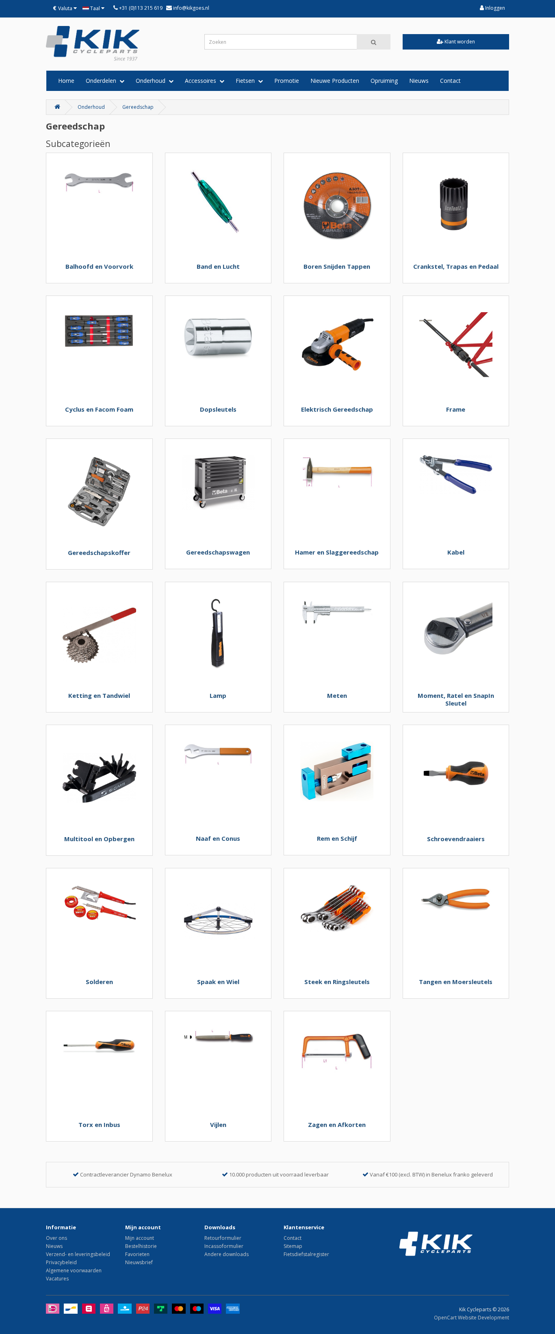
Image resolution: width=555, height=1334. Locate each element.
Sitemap (293, 1246)
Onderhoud (152, 80)
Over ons (56, 1238)
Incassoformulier (223, 1246)
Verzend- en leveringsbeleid (78, 1254)
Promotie (286, 80)
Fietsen (247, 80)
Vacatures (57, 1278)
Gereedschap (138, 107)
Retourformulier (222, 1238)
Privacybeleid (61, 1262)
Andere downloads (226, 1254)
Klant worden (459, 41)
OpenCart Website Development (471, 1317)
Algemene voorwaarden (74, 1270)
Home (66, 80)
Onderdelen (102, 80)
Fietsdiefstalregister (306, 1254)
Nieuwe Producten (334, 80)
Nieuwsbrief (139, 1262)
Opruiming (384, 80)
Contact (450, 80)
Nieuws (419, 80)
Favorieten (137, 1254)
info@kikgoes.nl (190, 7)
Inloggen (494, 7)
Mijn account (139, 1238)
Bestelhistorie (141, 1246)
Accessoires (202, 80)
